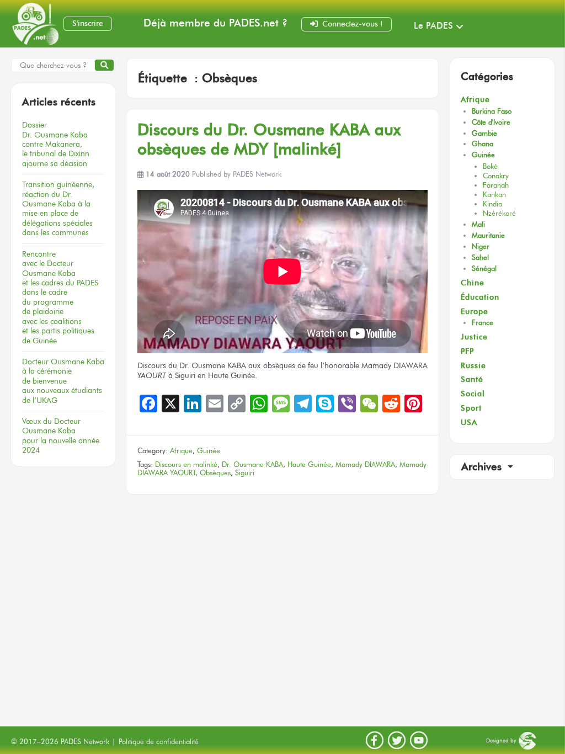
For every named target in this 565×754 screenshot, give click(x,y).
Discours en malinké (186, 464)
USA (469, 422)
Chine (472, 283)
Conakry (496, 176)
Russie (473, 365)
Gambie (484, 133)
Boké (490, 166)
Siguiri (244, 473)
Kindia (492, 204)
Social (473, 394)
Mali (478, 224)
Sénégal (484, 268)
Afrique (181, 451)
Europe (474, 311)
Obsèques (215, 473)
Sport (471, 408)
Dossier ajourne (55, 144)
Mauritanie (488, 235)
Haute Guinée (309, 464)
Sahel (480, 257)
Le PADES (433, 25)
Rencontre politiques (60, 297)
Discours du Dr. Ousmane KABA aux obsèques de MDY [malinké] (269, 139)
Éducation (480, 297)
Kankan (494, 194)
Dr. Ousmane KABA (252, 464)
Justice (474, 337)
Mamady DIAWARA (365, 464)
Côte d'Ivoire (491, 122)
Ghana (482, 144)
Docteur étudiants (63, 381)
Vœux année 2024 (60, 435)
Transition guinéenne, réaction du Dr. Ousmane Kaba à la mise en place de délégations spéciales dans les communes (58, 208)
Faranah (496, 185)
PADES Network (257, 174)
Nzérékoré (499, 213)
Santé (472, 379)
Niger (480, 246)
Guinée (208, 451)
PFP (467, 351)
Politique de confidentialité (159, 741)
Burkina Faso (491, 111)
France (482, 322)
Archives (483, 466)
